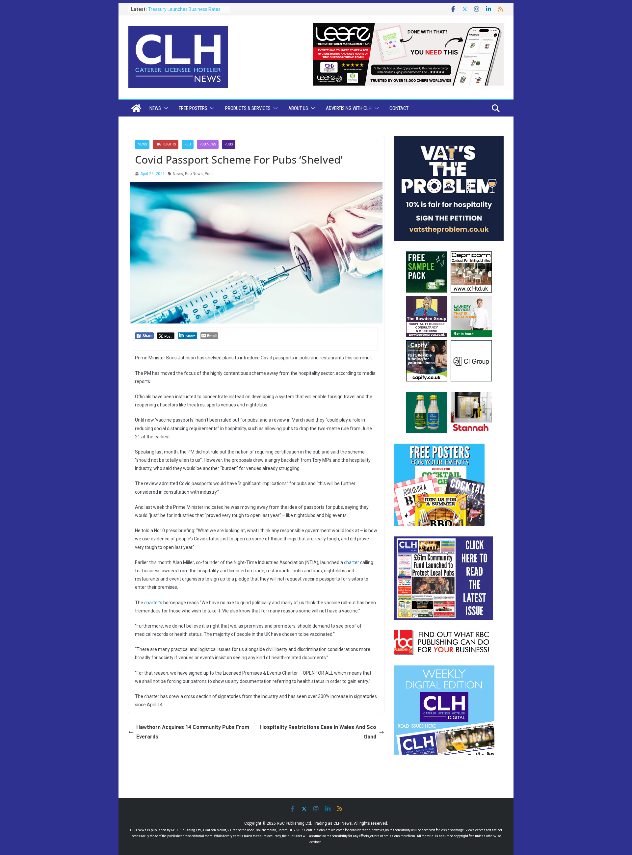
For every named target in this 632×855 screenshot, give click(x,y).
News (155, 108)
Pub (187, 144)
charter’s (153, 602)
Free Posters (193, 108)
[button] (164, 108)
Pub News (207, 144)
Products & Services (248, 108)
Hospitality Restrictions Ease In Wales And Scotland (318, 732)
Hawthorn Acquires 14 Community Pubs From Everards (192, 732)
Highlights (165, 144)
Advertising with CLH (349, 108)
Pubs (228, 144)
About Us (298, 108)
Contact (398, 108)
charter (351, 562)
